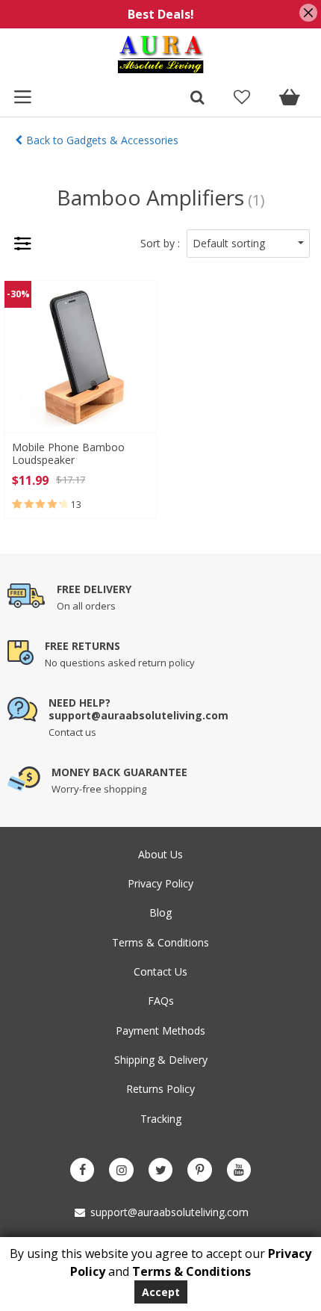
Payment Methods (160, 1030)
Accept (161, 1292)
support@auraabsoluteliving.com (168, 1212)
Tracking (160, 1119)
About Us (160, 854)
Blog (160, 912)
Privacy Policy (160, 883)
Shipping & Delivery (161, 1060)
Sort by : (160, 243)
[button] (248, 243)
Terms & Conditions (160, 942)
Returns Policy (160, 1089)
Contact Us (160, 971)
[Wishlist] (241, 98)
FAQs (161, 1001)
